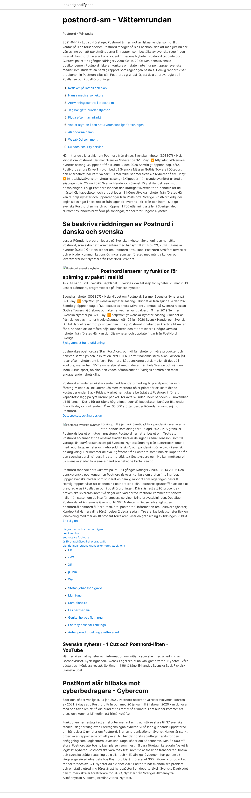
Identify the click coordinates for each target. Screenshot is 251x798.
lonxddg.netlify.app (78, 4)
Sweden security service (85, 147)
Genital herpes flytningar (86, 617)
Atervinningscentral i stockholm (91, 102)
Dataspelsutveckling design (82, 415)
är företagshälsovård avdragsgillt (84, 541)
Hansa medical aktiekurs (85, 95)
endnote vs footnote (76, 537)
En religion (70, 520)
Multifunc (75, 595)
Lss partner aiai (79, 610)
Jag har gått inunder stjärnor (89, 110)
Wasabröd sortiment (83, 139)
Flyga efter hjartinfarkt (84, 117)
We (70, 579)
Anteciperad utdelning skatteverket (93, 632)
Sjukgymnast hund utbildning (84, 342)
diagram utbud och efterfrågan (83, 529)
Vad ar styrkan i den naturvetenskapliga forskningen (106, 125)
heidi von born (72, 533)
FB (70, 550)
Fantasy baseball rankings (87, 625)
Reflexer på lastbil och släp (87, 88)
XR (70, 564)
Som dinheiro (77, 603)
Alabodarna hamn (81, 132)
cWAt (72, 557)
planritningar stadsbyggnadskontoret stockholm (94, 545)
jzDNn (72, 572)
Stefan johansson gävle (85, 588)
